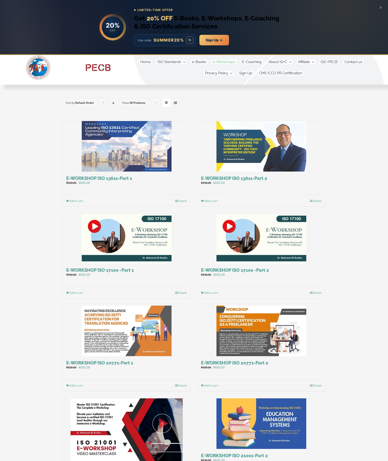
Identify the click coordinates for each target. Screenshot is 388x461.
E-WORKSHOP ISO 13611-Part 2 (234, 178)
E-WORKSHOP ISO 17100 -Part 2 (235, 270)
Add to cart (76, 201)
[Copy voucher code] (189, 40)
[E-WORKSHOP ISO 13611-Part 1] (126, 146)
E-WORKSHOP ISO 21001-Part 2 (234, 455)
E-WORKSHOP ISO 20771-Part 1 (99, 363)
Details (182, 201)
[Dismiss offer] (380, 7)
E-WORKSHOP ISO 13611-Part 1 (99, 178)
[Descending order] (113, 102)
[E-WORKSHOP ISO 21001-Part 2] (261, 423)
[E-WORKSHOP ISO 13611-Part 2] (261, 146)
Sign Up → (214, 40)
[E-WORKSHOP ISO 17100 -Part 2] (261, 238)
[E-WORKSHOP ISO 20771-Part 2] (261, 331)
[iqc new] (38, 56)
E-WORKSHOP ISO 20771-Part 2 (234, 363)
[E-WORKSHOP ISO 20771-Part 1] (126, 331)
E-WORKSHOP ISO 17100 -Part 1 (100, 270)
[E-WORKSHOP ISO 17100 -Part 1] (126, 238)
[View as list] (175, 102)
